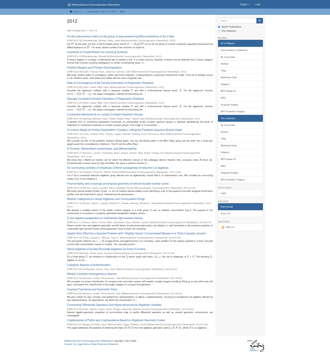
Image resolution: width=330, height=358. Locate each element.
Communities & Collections (234, 50)
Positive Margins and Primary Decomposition (94, 67)
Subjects (225, 84)
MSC (223, 97)
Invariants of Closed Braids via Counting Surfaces (97, 52)
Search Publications (231, 26)
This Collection (228, 30)
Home (76, 11)
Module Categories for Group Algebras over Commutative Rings (106, 199)
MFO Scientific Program (233, 111)
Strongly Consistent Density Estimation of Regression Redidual (105, 99)
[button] (245, 4)
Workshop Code (228, 77)
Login (223, 193)
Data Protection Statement (105, 344)
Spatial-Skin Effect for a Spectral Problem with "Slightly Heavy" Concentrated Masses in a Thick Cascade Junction (136, 233)
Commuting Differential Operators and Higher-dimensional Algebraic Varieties (114, 305)
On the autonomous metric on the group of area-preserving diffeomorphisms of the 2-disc (120, 36)
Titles (223, 70)
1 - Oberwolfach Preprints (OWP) (100, 11)
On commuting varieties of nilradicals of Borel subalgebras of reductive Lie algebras (117, 168)
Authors (224, 63)
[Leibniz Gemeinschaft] (256, 345)
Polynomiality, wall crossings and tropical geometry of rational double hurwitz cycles (118, 183)
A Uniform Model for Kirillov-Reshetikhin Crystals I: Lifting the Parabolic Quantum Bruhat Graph (124, 130)
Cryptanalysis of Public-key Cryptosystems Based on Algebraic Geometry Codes (116, 320)
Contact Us (70, 344)
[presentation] (72, 43)
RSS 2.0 (230, 227)
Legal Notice (84, 344)
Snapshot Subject (229, 104)
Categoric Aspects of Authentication (89, 265)
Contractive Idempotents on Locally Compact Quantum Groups (105, 114)
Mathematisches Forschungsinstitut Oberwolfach (88, 340)
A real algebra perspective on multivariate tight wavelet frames (104, 218)
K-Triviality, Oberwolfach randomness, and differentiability (102, 149)
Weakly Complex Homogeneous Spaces (92, 274)
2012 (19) (225, 213)
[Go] (259, 21)
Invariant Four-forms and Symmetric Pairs (92, 289)
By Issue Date (228, 57)
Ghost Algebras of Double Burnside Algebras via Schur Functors (106, 249)
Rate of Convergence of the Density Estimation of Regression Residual (110, 83)
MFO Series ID (228, 90)
